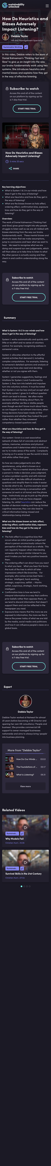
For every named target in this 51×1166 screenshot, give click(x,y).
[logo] (13, 6)
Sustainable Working (12, 47)
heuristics (25, 502)
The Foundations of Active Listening (26, 766)
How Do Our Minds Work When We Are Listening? (26, 759)
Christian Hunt (11, 842)
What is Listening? (25, 774)
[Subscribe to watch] (25, 136)
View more (25, 786)
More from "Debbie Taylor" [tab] (24, 750)
